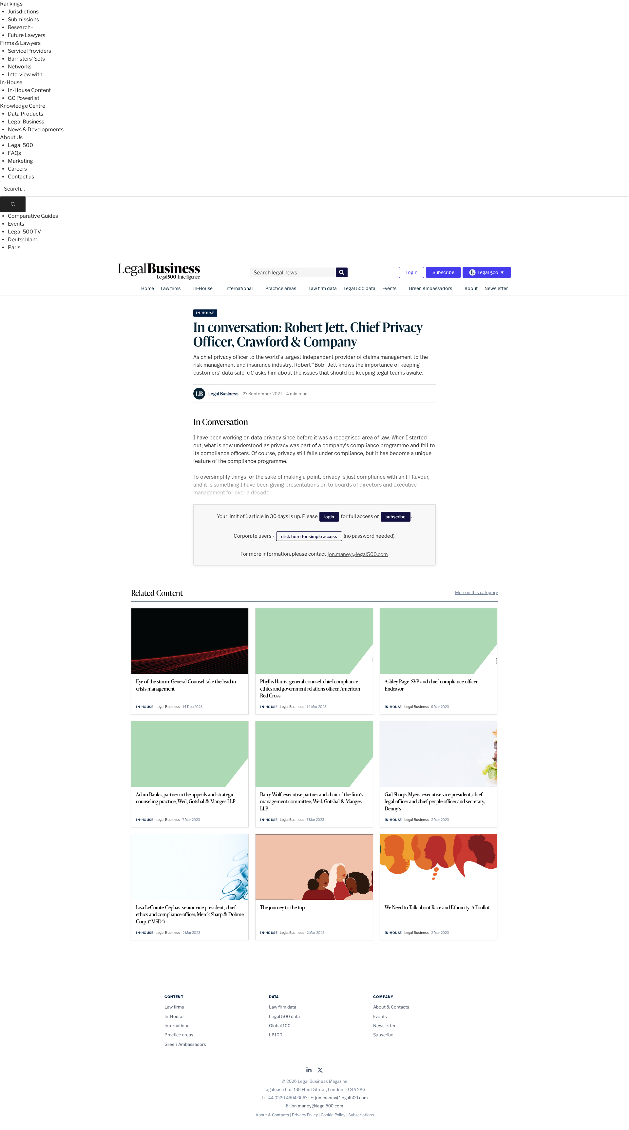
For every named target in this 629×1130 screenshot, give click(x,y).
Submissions (23, 19)
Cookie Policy (333, 1114)
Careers (17, 169)
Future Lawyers (26, 35)
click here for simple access (309, 536)
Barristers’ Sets (26, 59)
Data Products (25, 114)
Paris (14, 247)
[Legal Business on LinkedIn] (309, 1070)
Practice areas (280, 288)
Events (16, 224)
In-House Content (29, 90)
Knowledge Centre (22, 106)
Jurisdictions (23, 12)
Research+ (20, 27)
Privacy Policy (305, 1114)
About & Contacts (391, 1007)
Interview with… (27, 74)
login (329, 516)
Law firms (171, 288)
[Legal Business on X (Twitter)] (320, 1070)
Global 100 (280, 1025)
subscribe (396, 516)
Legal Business (26, 122)
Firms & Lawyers (20, 43)
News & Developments (36, 129)
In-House (11, 82)
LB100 (275, 1034)
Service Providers (29, 51)
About (471, 288)
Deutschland (23, 239)
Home (147, 288)
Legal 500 (20, 145)
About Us (11, 137)
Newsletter (496, 288)
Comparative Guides (33, 216)
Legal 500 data (359, 288)
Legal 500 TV (24, 232)
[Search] (13, 204)
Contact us (21, 177)
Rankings (11, 4)
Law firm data (323, 288)
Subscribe (443, 272)
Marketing (20, 161)
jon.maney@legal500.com (358, 554)
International (239, 288)
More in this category (476, 592)
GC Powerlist (23, 98)
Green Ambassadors (430, 288)
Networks (19, 67)
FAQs (14, 153)
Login (411, 272)
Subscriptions (361, 1114)
